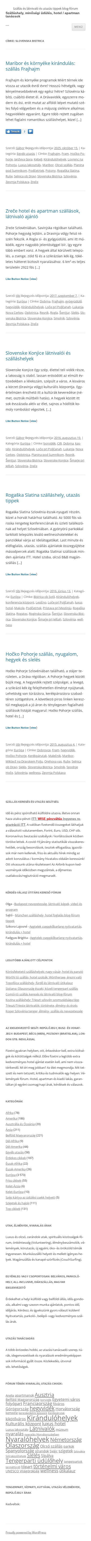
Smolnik (59, 318)
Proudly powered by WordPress (26, 1532)
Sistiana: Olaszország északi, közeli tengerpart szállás (42, 988)
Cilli (59, 443)
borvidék (49, 443)
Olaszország (22, 1445)
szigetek (66, 1451)
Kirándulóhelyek (55, 159)
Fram (65, 153)
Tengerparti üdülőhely (34, 1460)
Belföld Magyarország (20, 1135)
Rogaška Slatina (68, 170)
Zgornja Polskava (17, 182)
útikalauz (67, 1470)
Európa (22, 301)
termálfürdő (13, 1467)
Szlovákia (79, 1451)
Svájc (54, 1451)
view (33, 279)
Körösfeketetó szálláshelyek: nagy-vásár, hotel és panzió (44, 971)
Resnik (44, 312)
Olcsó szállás (63, 165)
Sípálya (47, 1455)
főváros (58, 1404)
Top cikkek (13, 1209)
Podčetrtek (36, 170)
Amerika (11, 1118)
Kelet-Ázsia (13, 1186)
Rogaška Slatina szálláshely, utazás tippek (43, 498)
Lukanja (77, 307)
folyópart (14, 1403)
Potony (51, 170)
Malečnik (54, 756)
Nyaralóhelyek (27, 1439)
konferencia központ (20, 602)
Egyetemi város (66, 1399)
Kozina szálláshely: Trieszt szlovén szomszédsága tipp (42, 1000)
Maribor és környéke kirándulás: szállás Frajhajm (40, 66)
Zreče (34, 182)
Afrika (10, 1113)
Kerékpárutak (37, 756)
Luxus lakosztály (29, 165)
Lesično (41, 602)
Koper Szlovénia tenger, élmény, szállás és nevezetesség (44, 1011)
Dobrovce (44, 750)
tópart (26, 1466)
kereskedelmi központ (33, 1413)
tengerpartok (73, 1461)
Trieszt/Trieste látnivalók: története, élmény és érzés (41, 1005)
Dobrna (45, 301)
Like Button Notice (17, 279)
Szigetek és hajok (17, 1203)
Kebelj (38, 159)
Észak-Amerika (16, 1169)
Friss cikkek (13, 1180)
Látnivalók (42, 1428)
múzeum (62, 1429)
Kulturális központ (23, 1423)
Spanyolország (20, 1451)
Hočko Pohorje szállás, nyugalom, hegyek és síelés (42, 657)
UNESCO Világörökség (22, 1471)
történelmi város (52, 1466)
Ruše (9, 176)
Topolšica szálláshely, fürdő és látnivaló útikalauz (39, 983)
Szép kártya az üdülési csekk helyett (30, 1197)
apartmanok (24, 1395)
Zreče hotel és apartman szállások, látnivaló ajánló (43, 214)
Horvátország (68, 1408)
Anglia (10, 1395)
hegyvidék (13, 307)
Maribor (48, 165)
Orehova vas (53, 761)
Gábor (20, 148)
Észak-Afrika (14, 1163)
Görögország (17, 1408)
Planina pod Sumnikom (48, 455)
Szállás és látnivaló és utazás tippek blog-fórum (45, 8)
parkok (68, 1446)
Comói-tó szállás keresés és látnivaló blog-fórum (39, 994)
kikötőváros (16, 1419)
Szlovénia (70, 176)
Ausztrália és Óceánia (20, 1124)
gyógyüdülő (73, 301)
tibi (18, 296)
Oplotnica (31, 312)
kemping (12, 1413)
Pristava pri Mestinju (57, 608)
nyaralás (15, 1433)
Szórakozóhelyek (16, 1456)
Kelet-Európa (15, 1192)
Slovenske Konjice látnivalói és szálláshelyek (38, 356)
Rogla (54, 312)
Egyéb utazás (26, 153)
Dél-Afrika (12, 1141)
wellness (35, 772)
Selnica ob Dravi (25, 176)
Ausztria (44, 1394)
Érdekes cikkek (16, 1158)
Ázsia (9, 1130)
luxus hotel (54, 1423)
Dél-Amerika (14, 1146)
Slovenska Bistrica (49, 176)
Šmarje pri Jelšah (49, 619)
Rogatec (22, 614)
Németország (66, 1439)
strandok (42, 1451)
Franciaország (37, 1403)
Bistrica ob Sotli (44, 597)
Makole (19, 608)
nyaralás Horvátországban (41, 1434)
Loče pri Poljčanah (58, 307)
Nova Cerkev (14, 312)
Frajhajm (54, 153)
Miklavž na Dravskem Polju (24, 761)
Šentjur (64, 312)
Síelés (75, 312)
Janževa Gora (23, 159)
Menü (78, 26)
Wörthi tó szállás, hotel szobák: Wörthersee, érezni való (44, 977)
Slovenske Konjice (40, 318)
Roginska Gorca (39, 614)
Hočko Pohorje (16, 756)
